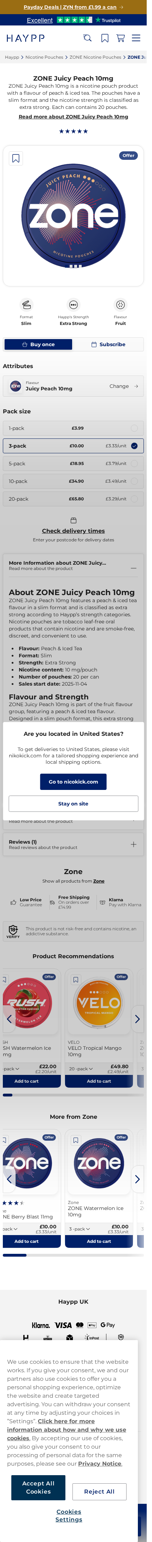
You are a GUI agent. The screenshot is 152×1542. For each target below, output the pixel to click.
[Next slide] (137, 1019)
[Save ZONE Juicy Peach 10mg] (16, 158)
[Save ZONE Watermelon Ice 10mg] (76, 1140)
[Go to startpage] (31, 38)
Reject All (99, 1491)
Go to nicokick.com (73, 782)
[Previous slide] (9, 1019)
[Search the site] (87, 38)
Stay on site (73, 804)
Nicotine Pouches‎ (44, 57)
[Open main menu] (136, 38)
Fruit (120, 323)
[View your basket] (120, 38)
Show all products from (73, 881)
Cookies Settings (68, 1515)
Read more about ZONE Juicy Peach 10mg (73, 117)
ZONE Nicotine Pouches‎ (95, 57)
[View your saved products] (105, 38)
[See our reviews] (73, 19)
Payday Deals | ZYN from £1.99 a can (70, 7)
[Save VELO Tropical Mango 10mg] (76, 979)
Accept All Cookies (38, 1487)
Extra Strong (73, 323)
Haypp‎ (12, 57)
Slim (26, 323)
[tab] (66, 266)
